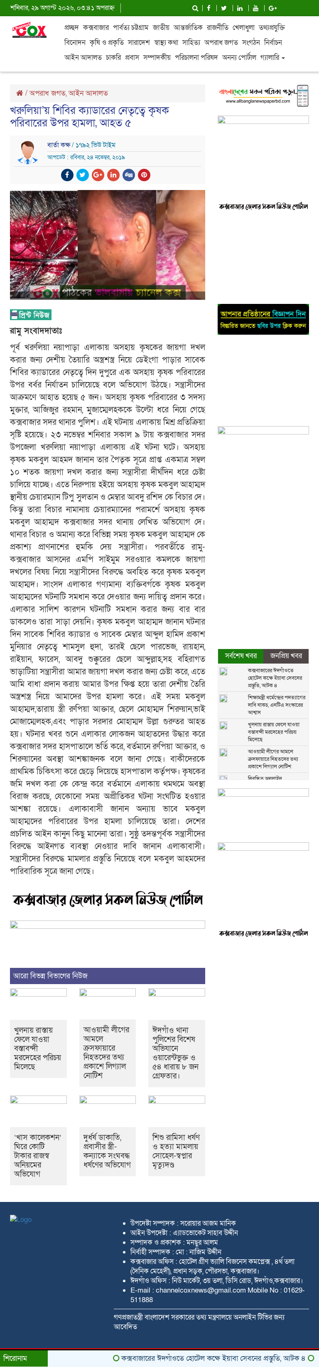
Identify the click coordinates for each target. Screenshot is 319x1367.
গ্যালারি (270, 57)
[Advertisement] (263, 258)
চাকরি (113, 57)
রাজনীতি (217, 27)
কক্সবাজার (96, 27)
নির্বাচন (273, 42)
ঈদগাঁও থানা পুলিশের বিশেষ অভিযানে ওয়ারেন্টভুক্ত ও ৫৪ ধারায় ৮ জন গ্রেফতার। (175, 1053)
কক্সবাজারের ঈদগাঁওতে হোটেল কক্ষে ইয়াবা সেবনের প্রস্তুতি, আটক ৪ (275, 678)
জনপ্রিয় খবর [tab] (286, 656)
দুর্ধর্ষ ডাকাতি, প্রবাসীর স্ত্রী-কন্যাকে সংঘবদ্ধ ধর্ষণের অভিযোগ (107, 1151)
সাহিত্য (191, 42)
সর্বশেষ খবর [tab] (241, 656)
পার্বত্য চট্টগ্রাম (131, 27)
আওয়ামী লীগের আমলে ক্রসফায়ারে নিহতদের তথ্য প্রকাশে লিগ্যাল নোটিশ (106, 1053)
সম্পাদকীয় (157, 57)
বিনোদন (75, 42)
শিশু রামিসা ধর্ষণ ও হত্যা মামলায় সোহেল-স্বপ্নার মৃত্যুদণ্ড (176, 1151)
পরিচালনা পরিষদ (196, 57)
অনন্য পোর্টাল (239, 57)
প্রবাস (132, 57)
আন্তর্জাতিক (188, 27)
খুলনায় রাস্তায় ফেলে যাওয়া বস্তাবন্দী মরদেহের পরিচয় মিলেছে (37, 1048)
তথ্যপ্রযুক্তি (272, 27)
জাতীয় (161, 27)
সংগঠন (251, 42)
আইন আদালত (83, 57)
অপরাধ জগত (221, 42)
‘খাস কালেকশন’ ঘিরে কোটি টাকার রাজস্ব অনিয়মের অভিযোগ (37, 1156)
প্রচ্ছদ (71, 27)
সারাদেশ (139, 42)
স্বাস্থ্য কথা (166, 42)
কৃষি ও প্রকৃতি (107, 42)
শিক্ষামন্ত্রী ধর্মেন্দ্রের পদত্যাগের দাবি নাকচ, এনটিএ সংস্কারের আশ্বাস (276, 705)
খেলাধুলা (244, 27)
